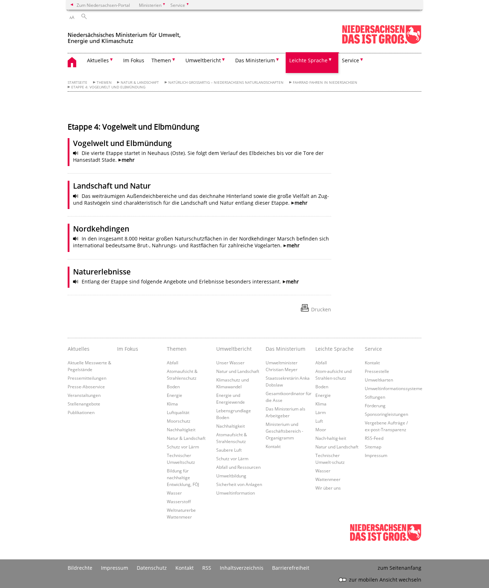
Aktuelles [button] (98, 60)
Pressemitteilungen (87, 378)
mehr (128, 159)
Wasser (174, 493)
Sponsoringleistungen (386, 414)
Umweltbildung (231, 475)
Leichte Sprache (334, 348)
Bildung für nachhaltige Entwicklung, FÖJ (183, 477)
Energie (174, 395)
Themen (104, 82)
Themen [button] (161, 60)
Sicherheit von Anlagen (239, 484)
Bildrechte (80, 567)
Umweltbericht (234, 348)
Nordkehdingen (101, 229)
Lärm (320, 412)
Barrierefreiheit (290, 567)
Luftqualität (178, 412)
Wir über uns (328, 488)
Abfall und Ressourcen (238, 467)
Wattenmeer (327, 479)
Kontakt (273, 446)
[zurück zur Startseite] (124, 35)
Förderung (375, 405)
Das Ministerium (285, 348)
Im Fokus (133, 60)
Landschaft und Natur (112, 186)
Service (373, 348)
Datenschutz (152, 567)
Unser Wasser (230, 362)
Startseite (77, 82)
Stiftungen (375, 397)
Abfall (172, 362)
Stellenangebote (84, 404)
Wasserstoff (179, 501)
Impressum (376, 455)
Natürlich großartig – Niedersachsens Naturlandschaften (226, 82)
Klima (172, 404)
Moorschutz (178, 421)
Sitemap (373, 446)
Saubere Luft (229, 450)
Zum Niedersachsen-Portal (103, 5)
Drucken (321, 309)
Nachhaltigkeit (181, 429)
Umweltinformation (235, 493)
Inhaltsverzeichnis (241, 567)
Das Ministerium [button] (255, 60)
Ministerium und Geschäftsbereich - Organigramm (284, 431)
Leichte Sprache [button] (308, 60)
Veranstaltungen (84, 395)
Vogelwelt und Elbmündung (122, 143)
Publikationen (81, 412)
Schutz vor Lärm (183, 446)
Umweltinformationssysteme (393, 388)
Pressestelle (377, 371)
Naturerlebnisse (102, 272)
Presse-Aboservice (86, 386)
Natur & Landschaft (140, 82)
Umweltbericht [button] (203, 60)
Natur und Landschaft (237, 371)
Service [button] (350, 60)
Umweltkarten (379, 380)
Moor (320, 429)
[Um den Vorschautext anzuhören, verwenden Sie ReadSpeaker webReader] (76, 153)
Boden (173, 386)
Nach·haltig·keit (330, 438)
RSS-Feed (374, 438)
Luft (319, 421)
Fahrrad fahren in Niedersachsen (325, 82)
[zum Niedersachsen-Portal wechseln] (381, 42)
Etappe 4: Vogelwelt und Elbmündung (108, 87)
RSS (206, 567)
